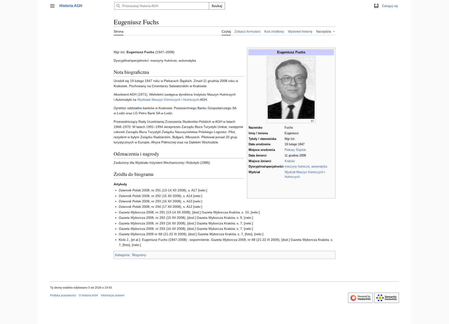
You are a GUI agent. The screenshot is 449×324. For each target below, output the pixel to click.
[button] (52, 6)
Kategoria (122, 255)
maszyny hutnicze (297, 166)
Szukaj (217, 6)
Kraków (290, 161)
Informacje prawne (112, 295)
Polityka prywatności (63, 295)
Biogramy (139, 255)
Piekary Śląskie (295, 150)
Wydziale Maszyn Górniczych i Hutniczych (168, 99)
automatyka (319, 166)
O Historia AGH (88, 295)
